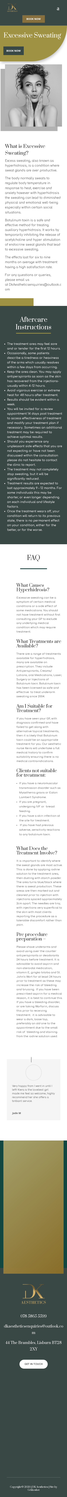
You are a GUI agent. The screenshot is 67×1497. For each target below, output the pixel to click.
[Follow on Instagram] (37, 1377)
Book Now (33, 19)
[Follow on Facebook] (30, 1377)
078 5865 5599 (34, 1316)
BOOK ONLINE (39, 1259)
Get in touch (33, 1364)
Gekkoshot (33, 1490)
